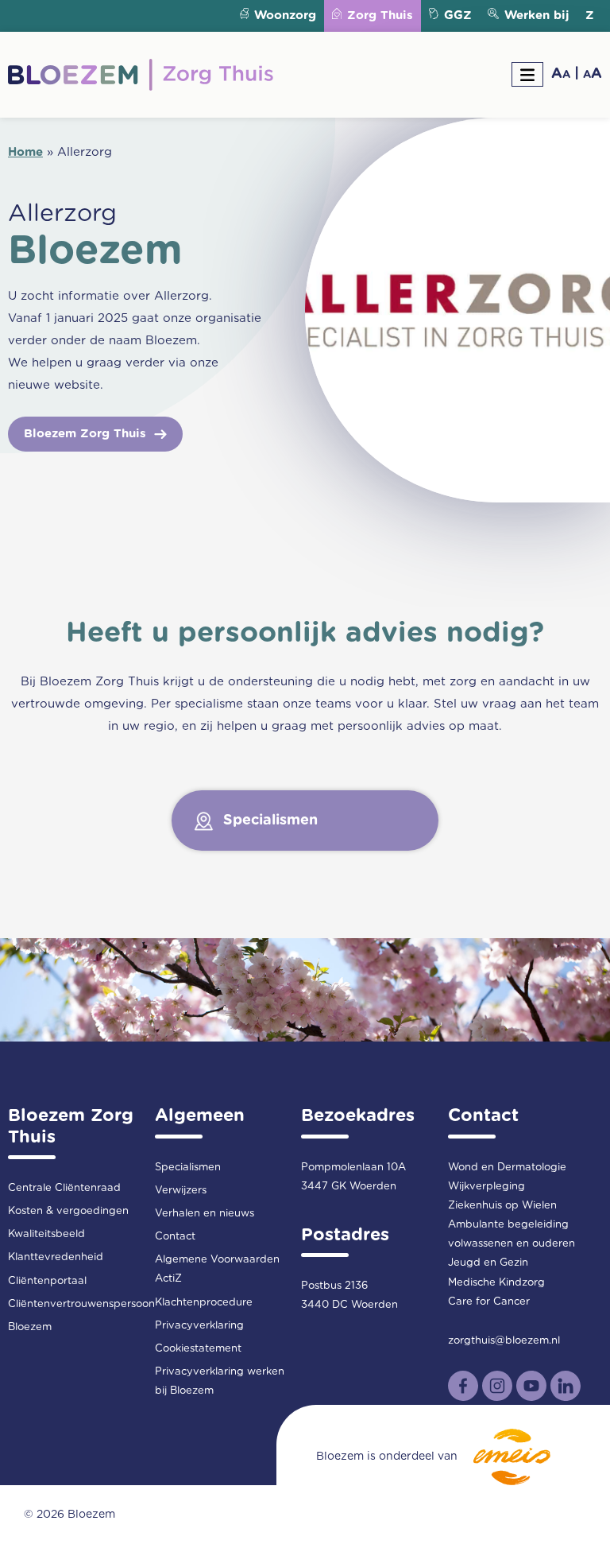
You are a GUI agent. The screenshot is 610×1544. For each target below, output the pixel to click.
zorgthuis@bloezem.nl (504, 1341)
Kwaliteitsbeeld (46, 1234)
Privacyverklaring (199, 1326)
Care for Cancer (489, 1302)
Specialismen (188, 1167)
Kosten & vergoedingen (68, 1211)
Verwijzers (181, 1190)
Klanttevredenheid (55, 1257)
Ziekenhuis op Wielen (502, 1206)
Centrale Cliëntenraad (64, 1188)
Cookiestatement (198, 1349)
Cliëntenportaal (47, 1281)
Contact (175, 1237)
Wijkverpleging (486, 1186)
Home (25, 152)
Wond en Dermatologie (507, 1167)
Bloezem (30, 1327)
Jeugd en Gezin (488, 1263)
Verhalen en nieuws (204, 1213)
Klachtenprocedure (204, 1303)
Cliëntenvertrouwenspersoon (81, 1304)
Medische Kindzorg (496, 1283)
